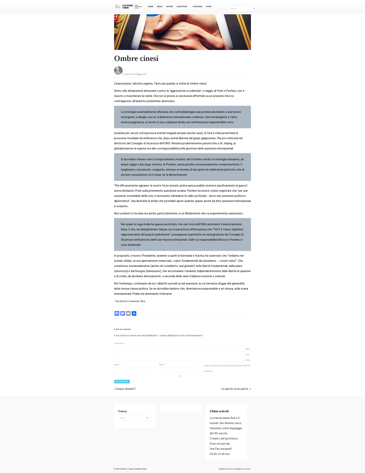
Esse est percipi (220, 443)
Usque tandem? (126, 389)
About (160, 6)
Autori (169, 6)
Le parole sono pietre (235, 389)
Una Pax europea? (221, 448)
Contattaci (182, 6)
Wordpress (230, 469)
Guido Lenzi (129, 74)
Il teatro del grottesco (224, 438)
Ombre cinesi (136, 58)
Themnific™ (247, 469)
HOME (150, 6)
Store (208, 6)
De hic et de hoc (220, 454)
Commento (119, 343)
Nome (117, 365)
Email (162, 365)
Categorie (197, 6)
